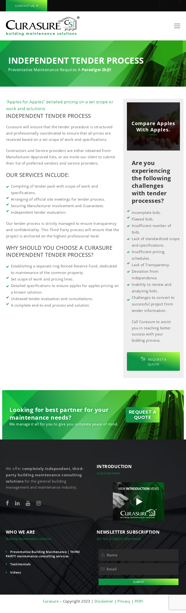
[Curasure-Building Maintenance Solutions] (43, 25)
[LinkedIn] (17, 503)
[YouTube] (28, 503)
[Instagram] (38, 503)
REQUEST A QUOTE (156, 361)
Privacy (124, 601)
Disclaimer (103, 601)
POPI (139, 601)
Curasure (51, 601)
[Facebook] (7, 503)
